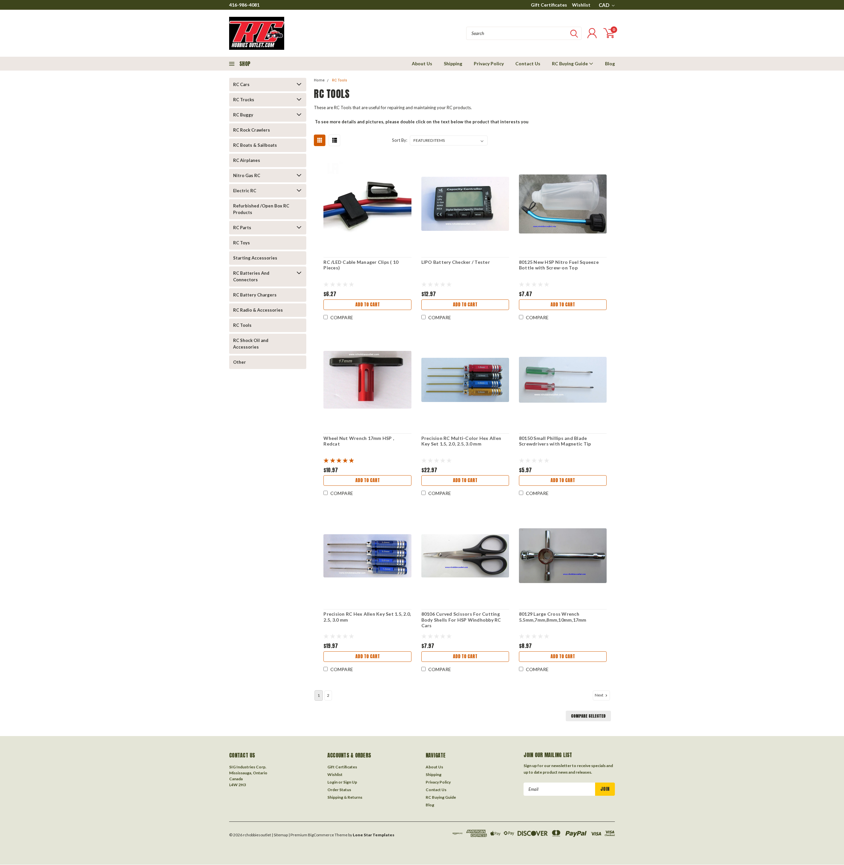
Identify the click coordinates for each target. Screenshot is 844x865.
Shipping (453, 63)
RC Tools (242, 325)
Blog (610, 63)
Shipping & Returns (344, 797)
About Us (422, 63)
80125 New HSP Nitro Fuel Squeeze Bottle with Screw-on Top (559, 265)
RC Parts (242, 227)
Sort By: (399, 140)
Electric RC (244, 190)
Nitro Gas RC (246, 175)
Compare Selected (588, 716)
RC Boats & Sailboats (255, 145)
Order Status (339, 789)
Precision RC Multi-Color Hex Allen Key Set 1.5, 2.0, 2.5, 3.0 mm (461, 441)
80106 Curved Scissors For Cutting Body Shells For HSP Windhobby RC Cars (461, 619)
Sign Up (350, 782)
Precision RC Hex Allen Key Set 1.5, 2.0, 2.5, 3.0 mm (367, 617)
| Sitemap (280, 834)
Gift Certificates (549, 5)
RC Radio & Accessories (258, 310)
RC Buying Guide (570, 63)
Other (239, 362)
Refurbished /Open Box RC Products (261, 209)
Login (332, 782)
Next (599, 695)
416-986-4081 (244, 5)
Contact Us (527, 63)
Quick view (367, 204)
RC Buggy (243, 114)
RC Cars (241, 84)
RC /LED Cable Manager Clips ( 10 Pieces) (360, 265)
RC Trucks (243, 99)
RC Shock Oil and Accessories (250, 344)
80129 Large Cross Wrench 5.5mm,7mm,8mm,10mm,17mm (553, 617)
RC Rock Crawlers (251, 130)
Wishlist (581, 5)
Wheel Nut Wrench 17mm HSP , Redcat (358, 441)
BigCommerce (321, 834)
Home (319, 80)
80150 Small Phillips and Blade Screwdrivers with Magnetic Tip (555, 441)
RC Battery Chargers (255, 294)
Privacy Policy (489, 63)
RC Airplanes (246, 160)
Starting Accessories (255, 258)
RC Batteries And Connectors (251, 276)
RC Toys (241, 242)
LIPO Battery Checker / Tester (455, 262)
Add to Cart (367, 304)
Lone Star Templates (373, 834)
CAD (604, 5)
